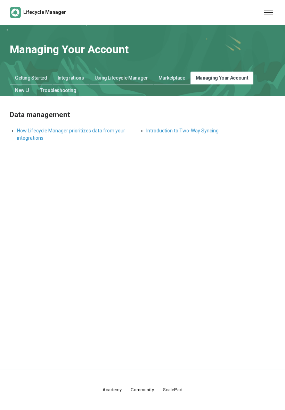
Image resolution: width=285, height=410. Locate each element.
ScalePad (172, 389)
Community (142, 389)
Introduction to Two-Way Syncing (182, 130)
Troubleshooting (58, 90)
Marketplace (171, 78)
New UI (22, 90)
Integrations (71, 78)
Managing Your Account (222, 78)
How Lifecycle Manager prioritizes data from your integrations (71, 134)
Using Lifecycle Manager (121, 78)
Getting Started (31, 78)
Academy (112, 389)
